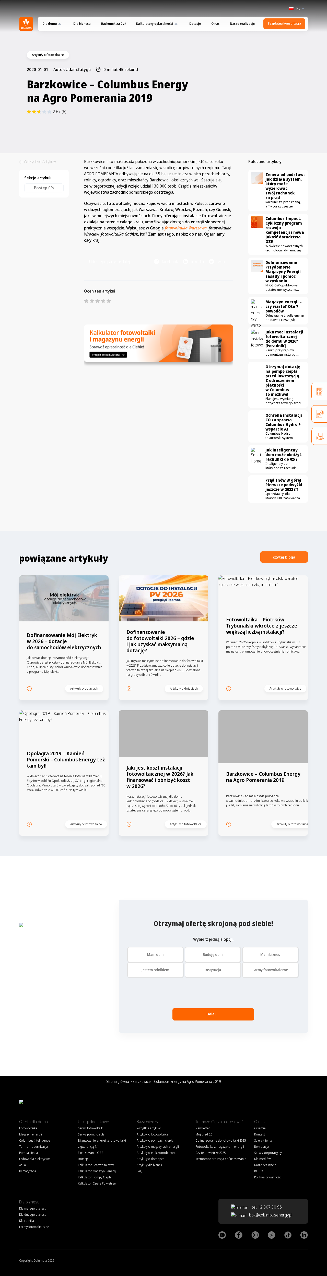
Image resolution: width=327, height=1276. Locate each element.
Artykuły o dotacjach (151, 1159)
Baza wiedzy (147, 1121)
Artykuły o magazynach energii (158, 1146)
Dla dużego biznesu (32, 1214)
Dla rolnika (26, 1221)
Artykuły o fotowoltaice (152, 1134)
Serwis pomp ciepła (91, 1134)
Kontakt (259, 1134)
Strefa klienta (263, 1140)
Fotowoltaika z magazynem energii (219, 1146)
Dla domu (49, 23)
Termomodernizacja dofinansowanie (220, 1159)
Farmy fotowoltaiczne (270, 969)
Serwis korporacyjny (268, 1153)
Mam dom (155, 954)
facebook (170, 261)
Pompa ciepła (28, 1153)
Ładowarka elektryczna (35, 1159)
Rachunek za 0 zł (113, 23)
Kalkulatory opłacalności (154, 23)
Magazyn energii (30, 1134)
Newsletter (202, 1128)
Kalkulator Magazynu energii (97, 1171)
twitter (222, 261)
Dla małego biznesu (32, 1208)
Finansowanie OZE (90, 1153)
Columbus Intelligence (34, 1140)
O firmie (260, 1128)
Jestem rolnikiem (155, 969)
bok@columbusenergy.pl (270, 1215)
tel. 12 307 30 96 (266, 1207)
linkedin (197, 261)
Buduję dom (213, 954)
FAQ (140, 1171)
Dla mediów (262, 1159)
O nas (215, 23)
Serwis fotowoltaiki (90, 1128)
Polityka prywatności (268, 1177)
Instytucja (212, 969)
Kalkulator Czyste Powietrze (97, 1183)
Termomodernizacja (33, 1146)
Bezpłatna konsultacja (284, 23)
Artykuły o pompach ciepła (155, 1140)
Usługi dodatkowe (93, 1121)
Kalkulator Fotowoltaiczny (96, 1165)
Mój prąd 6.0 (204, 1134)
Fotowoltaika (28, 1128)
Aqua (22, 1165)
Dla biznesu (82, 23)
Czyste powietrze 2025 (210, 1153)
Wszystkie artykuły (148, 1128)
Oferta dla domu (33, 1121)
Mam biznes (270, 954)
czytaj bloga (284, 557)
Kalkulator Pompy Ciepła (94, 1177)
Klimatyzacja (27, 1171)
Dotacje (195, 23)
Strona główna (117, 1081)
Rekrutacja (261, 1146)
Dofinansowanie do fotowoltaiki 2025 (220, 1140)
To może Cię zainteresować (219, 1121)
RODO (258, 1171)
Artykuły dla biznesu (150, 1165)
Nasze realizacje (242, 23)
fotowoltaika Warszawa (186, 228)
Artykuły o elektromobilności (157, 1153)
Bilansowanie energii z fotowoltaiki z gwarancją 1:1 (102, 1143)
